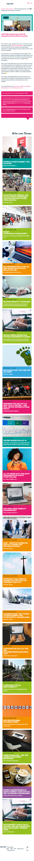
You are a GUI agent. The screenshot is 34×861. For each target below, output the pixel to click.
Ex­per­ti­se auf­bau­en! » (10, 655)
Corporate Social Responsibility (12, 686)
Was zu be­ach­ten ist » (10, 512)
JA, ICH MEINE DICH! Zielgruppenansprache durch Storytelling (16, 475)
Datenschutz (10, 850)
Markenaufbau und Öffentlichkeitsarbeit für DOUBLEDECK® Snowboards (16, 615)
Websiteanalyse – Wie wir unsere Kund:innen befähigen (15, 757)
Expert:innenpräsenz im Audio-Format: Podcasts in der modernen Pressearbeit (16, 791)
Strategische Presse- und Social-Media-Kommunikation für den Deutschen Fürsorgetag (15, 197)
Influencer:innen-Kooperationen (12, 721)
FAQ (15, 848)
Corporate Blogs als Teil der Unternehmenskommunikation (16, 651)
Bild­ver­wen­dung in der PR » (12, 272)
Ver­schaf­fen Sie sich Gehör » (13, 795)
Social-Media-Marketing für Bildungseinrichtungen (16, 336)
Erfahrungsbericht (11, 109)
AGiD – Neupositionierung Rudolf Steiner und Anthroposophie (15, 544)
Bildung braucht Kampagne (16, 302)
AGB (11, 848)
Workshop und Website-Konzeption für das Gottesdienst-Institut (15, 580)
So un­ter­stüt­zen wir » (11, 760)
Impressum (20, 848)
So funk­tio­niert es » (10, 479)
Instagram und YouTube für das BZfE (17, 371)
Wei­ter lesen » (8, 202)
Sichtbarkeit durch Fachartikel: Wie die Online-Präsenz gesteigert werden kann (16, 827)
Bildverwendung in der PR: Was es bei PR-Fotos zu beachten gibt (16, 268)
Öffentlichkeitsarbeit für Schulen (16, 162)
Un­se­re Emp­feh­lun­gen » (11, 411)
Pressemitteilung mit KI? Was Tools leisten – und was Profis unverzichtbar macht (16, 406)
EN (31, 3)
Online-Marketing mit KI (14, 440)
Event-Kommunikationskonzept (15, 232)
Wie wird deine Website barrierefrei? (14, 509)
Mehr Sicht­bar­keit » (10, 165)
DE (28, 3)
